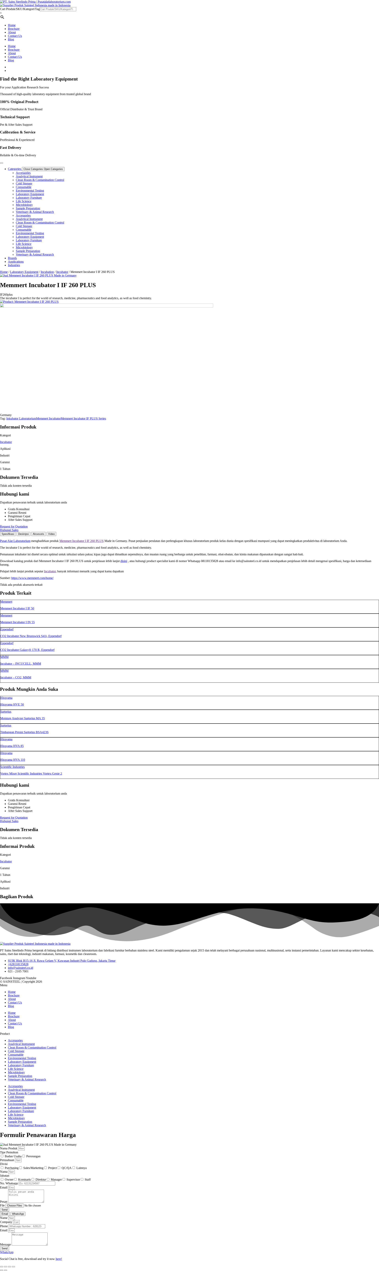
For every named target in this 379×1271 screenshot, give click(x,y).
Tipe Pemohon (9, 1152)
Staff (88, 1179)
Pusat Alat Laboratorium (15, 541)
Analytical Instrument (29, 176)
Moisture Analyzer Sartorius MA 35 (22, 718)
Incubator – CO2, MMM (15, 677)
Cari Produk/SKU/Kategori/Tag (20, 9)
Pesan (4, 1201)
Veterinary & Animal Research (35, 212)
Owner (9, 1179)
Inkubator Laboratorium (21, 418)
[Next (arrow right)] (5, 1270)
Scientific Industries (12, 767)
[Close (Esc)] (13, 1266)
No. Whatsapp (9, 1183)
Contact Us (15, 35)
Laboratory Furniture (29, 197)
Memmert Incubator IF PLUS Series (83, 418)
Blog (11, 39)
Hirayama (6, 697)
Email (4, 1187)
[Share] (9, 1266)
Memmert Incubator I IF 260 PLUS (81, 541)
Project (52, 1168)
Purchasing (12, 1168)
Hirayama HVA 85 (12, 746)
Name (4, 1217)
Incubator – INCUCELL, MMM (20, 663)
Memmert (6, 601)
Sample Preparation (28, 208)
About (12, 32)
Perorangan (33, 1156)
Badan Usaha (13, 1156)
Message (6, 1244)
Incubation (47, 272)
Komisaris (24, 1179)
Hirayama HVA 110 (12, 759)
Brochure (14, 28)
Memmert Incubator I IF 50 (17, 608)
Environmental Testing (30, 190)
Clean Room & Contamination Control (40, 180)
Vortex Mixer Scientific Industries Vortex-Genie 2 (31, 773)
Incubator (62, 272)
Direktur (41, 1179)
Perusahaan (7, 1160)
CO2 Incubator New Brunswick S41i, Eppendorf (31, 636)
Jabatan (4, 1175)
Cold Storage (24, 183)
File (3, 1205)
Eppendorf (6, 629)
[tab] (8, 534)
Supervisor (73, 1179)
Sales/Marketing (33, 1168)
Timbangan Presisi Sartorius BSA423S (24, 732)
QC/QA (67, 1168)
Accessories (23, 172)
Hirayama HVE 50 (12, 704)
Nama (4, 1171)
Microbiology (24, 204)
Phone (4, 1226)
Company (6, 1222)
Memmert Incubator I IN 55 (17, 622)
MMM (4, 657)
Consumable (23, 187)
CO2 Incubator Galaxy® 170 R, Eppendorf (27, 649)
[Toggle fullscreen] (5, 1266)
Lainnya (81, 1168)
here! (59, 1259)
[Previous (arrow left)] (1, 1270)
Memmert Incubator (48, 418)
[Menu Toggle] (1, 163)
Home (12, 25)
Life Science (23, 201)
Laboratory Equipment (30, 194)
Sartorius (5, 711)
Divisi (4, 1164)
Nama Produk (9, 1148)
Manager (56, 1179)
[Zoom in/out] (1, 1266)
